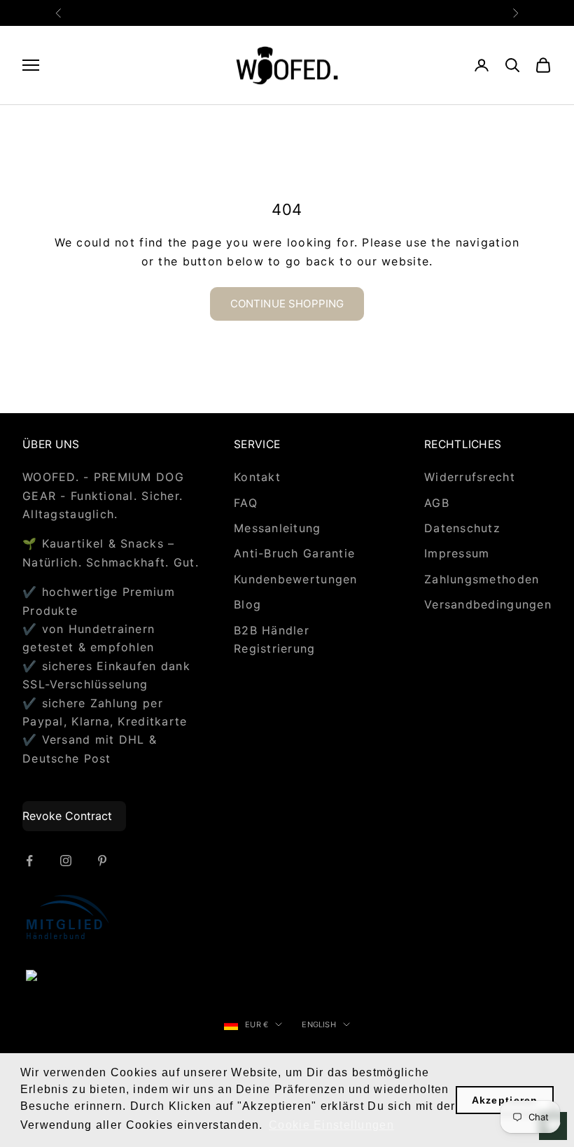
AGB (436, 503)
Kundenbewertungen (296, 579)
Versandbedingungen (488, 604)
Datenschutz (462, 528)
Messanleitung (277, 528)
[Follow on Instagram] (66, 861)
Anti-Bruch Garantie (294, 553)
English (319, 1024)
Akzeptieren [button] (505, 1100)
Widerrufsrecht (469, 477)
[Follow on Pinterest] (102, 861)
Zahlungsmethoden (481, 579)
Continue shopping (287, 303)
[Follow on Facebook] (29, 861)
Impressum (457, 553)
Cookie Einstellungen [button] (331, 1125)
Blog (247, 604)
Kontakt (257, 477)
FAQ (246, 503)
